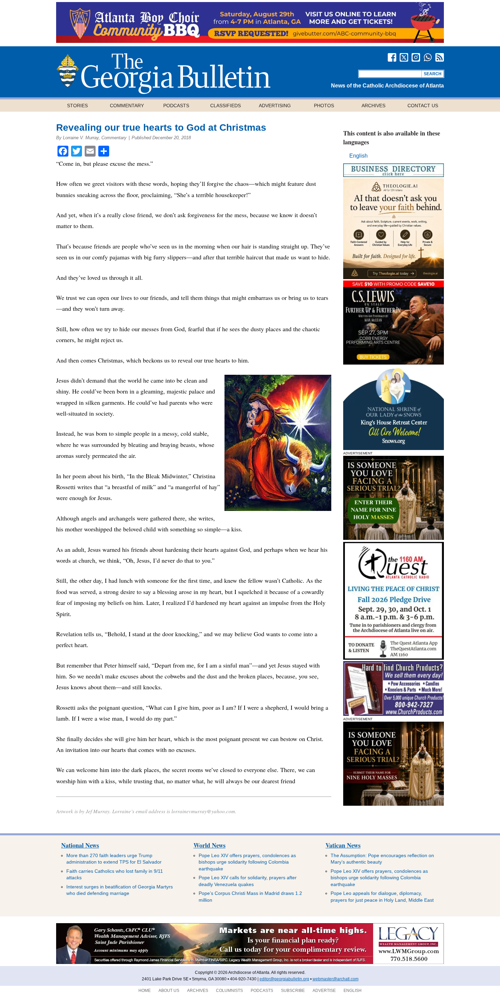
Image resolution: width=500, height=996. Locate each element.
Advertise (324, 990)
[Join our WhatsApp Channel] (427, 57)
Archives (373, 105)
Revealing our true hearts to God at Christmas (161, 127)
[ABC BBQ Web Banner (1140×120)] (250, 41)
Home (144, 990)
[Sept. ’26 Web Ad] (393, 448)
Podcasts (176, 105)
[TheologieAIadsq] (393, 277)
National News (80, 845)
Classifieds (225, 105)
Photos (324, 105)
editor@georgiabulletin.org (284, 979)
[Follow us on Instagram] (416, 57)
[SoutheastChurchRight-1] (393, 714)
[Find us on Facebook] (392, 57)
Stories (77, 105)
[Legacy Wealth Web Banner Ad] (250, 962)
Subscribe (293, 990)
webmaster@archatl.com (336, 979)
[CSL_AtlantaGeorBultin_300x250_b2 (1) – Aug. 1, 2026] (393, 363)
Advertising (275, 105)
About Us (169, 990)
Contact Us (422, 105)
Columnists (229, 990)
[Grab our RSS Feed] (439, 57)
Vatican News (343, 845)
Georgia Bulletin (163, 73)
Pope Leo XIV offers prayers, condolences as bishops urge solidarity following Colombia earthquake (247, 862)
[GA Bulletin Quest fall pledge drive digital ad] (393, 658)
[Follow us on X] (404, 57)
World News (210, 845)
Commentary (127, 105)
